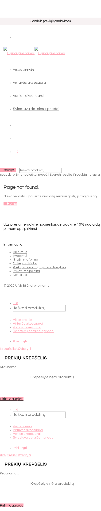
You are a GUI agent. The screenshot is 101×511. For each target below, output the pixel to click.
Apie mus (20, 252)
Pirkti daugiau (11, 399)
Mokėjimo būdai (25, 263)
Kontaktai (20, 274)
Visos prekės (24, 69)
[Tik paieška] (14, 125)
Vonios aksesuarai (28, 96)
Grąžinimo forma (25, 259)
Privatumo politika (26, 271)
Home (11, 203)
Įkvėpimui (20, 255)
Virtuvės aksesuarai (30, 82)
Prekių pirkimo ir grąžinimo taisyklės (39, 267)
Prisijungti (20, 341)
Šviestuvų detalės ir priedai (36, 109)
